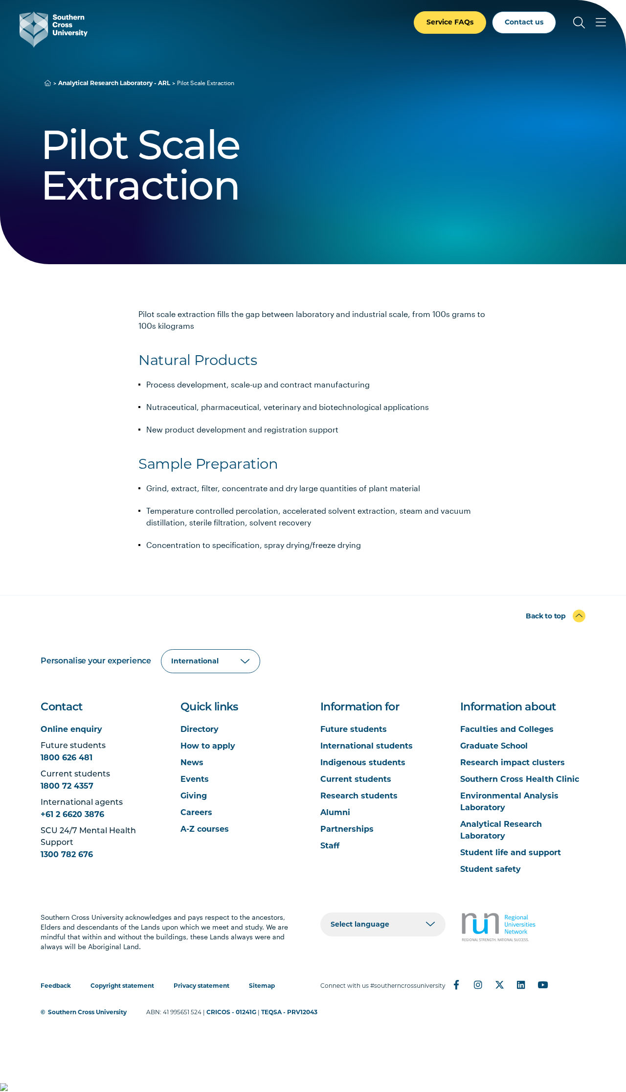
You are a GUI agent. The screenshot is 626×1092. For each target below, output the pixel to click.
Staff (329, 845)
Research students (359, 795)
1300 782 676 (67, 854)
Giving (193, 795)
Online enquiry (71, 729)
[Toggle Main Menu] (600, 22)
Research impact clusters (512, 762)
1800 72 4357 (67, 786)
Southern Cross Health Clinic (519, 779)
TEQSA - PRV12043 (289, 1012)
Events (194, 779)
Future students (353, 729)
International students (366, 746)
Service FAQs (449, 22)
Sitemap (262, 985)
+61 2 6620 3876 (72, 814)
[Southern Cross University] (54, 29)
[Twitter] (499, 985)
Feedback (56, 985)
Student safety (490, 869)
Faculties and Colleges (507, 729)
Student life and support (510, 852)
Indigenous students (362, 762)
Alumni (335, 812)
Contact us (524, 22)
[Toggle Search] (579, 22)
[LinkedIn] (521, 985)
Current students (355, 779)
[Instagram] (478, 985)
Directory (199, 729)
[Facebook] (456, 985)
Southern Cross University (87, 1012)
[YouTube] (542, 985)
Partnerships (347, 829)
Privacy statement (201, 985)
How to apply (207, 746)
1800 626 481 (66, 757)
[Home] (48, 83)
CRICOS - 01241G (231, 1012)
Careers (196, 812)
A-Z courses (204, 829)
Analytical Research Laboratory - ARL (114, 83)
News (191, 762)
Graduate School (494, 746)
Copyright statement (122, 985)
